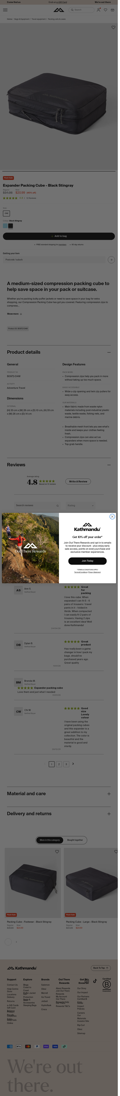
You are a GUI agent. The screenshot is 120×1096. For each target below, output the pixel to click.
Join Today (87, 561)
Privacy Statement (94, 572)
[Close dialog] (112, 516)
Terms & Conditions (80, 572)
